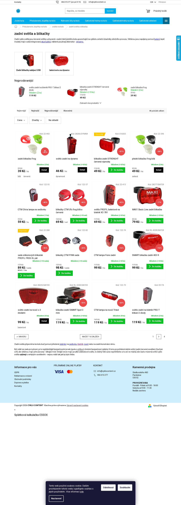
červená (26, 176)
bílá (19, 176)
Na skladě (53, 120)
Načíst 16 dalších (90, 337)
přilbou (80, 349)
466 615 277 (102, 375)
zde (82, 491)
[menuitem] (19, 20)
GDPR (16, 372)
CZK (152, 2)
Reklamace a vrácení (23, 376)
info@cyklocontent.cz (106, 371)
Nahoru (22, 337)
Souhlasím (125, 487)
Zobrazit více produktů (89, 103)
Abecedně (68, 111)
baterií (157, 39)
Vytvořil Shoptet (160, 405)
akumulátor (46, 42)
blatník (80, 344)
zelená (135, 176)
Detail (44, 170)
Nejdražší (35, 111)
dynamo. (80, 42)
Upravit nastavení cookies (77, 405)
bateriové (22, 327)
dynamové (60, 176)
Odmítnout (108, 487)
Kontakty (17, 2)
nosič (86, 344)
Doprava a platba (21, 383)
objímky (63, 344)
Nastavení (56, 498)
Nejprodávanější (51, 111)
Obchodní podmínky (22, 379)
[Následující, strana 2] (158, 336)
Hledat (110, 11)
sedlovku (73, 344)
